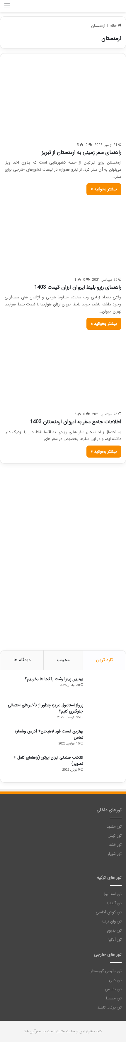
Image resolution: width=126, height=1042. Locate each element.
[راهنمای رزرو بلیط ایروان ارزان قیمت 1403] (63, 236)
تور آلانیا (115, 940)
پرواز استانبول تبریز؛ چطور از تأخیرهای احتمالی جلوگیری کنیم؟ (45, 708)
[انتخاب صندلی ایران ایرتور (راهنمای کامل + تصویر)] (104, 765)
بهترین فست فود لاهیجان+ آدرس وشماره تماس (49, 734)
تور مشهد (114, 826)
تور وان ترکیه (111, 921)
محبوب (63, 659)
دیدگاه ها (21, 659)
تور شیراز (115, 854)
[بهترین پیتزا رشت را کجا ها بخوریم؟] (104, 687)
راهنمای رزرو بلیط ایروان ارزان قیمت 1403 (77, 287)
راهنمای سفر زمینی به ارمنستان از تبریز (81, 152)
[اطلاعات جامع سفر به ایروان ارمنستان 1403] (63, 371)
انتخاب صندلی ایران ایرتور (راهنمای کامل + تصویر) (48, 760)
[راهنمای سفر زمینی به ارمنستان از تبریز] (63, 102)
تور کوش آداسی (109, 912)
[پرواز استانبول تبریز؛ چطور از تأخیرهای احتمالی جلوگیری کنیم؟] (104, 713)
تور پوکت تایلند (109, 1007)
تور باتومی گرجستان (105, 971)
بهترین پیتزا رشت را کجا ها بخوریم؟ (54, 679)
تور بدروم (114, 930)
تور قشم (115, 845)
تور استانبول (112, 894)
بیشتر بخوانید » (104, 189)
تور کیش (115, 836)
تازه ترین (104, 659)
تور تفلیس (113, 989)
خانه (114, 26)
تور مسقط (113, 998)
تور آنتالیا (114, 903)
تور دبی (115, 980)
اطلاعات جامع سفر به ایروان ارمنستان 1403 (75, 422)
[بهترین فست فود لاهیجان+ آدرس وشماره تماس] (104, 739)
